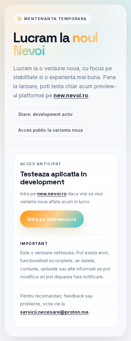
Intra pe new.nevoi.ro (51, 219)
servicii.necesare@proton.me (54, 312)
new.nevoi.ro (71, 95)
